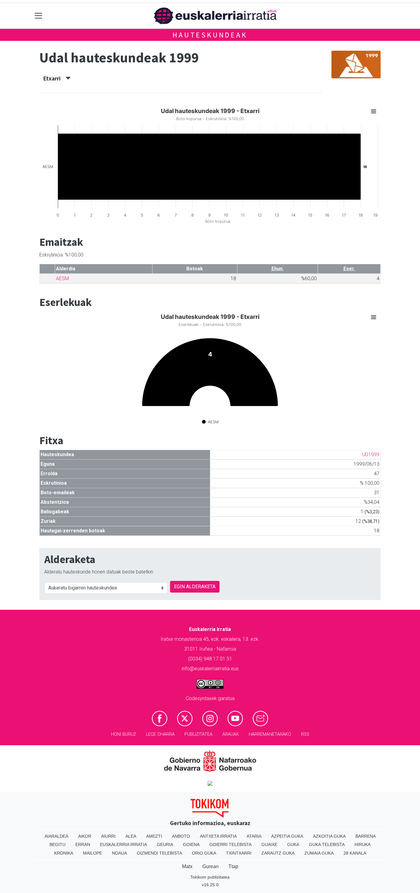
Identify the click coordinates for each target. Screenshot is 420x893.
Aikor (84, 836)
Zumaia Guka (319, 853)
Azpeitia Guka (287, 836)
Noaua (119, 853)
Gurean (210, 866)
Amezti (154, 836)
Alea (130, 836)
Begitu (57, 844)
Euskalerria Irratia (123, 844)
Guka (293, 844)
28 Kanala (354, 853)
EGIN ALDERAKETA (195, 586)
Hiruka (362, 844)
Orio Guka (204, 853)
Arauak (230, 734)
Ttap (233, 866)
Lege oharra (160, 734)
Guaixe (269, 844)
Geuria (165, 844)
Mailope (92, 853)
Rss (305, 734)
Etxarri (54, 78)
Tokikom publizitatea (210, 877)
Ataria (254, 836)
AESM (62, 278)
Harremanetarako (270, 734)
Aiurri (108, 836)
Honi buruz (123, 734)
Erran (82, 844)
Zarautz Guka (278, 853)
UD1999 (370, 454)
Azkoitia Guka (329, 836)
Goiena (191, 844)
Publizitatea (198, 734)
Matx (187, 866)
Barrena (365, 836)
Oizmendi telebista (159, 853)
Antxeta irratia (218, 836)
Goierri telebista (230, 844)
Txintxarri (239, 853)
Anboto (181, 836)
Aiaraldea (56, 836)
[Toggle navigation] (38, 15)
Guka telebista (327, 844)
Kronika (63, 853)
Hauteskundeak (209, 35)
